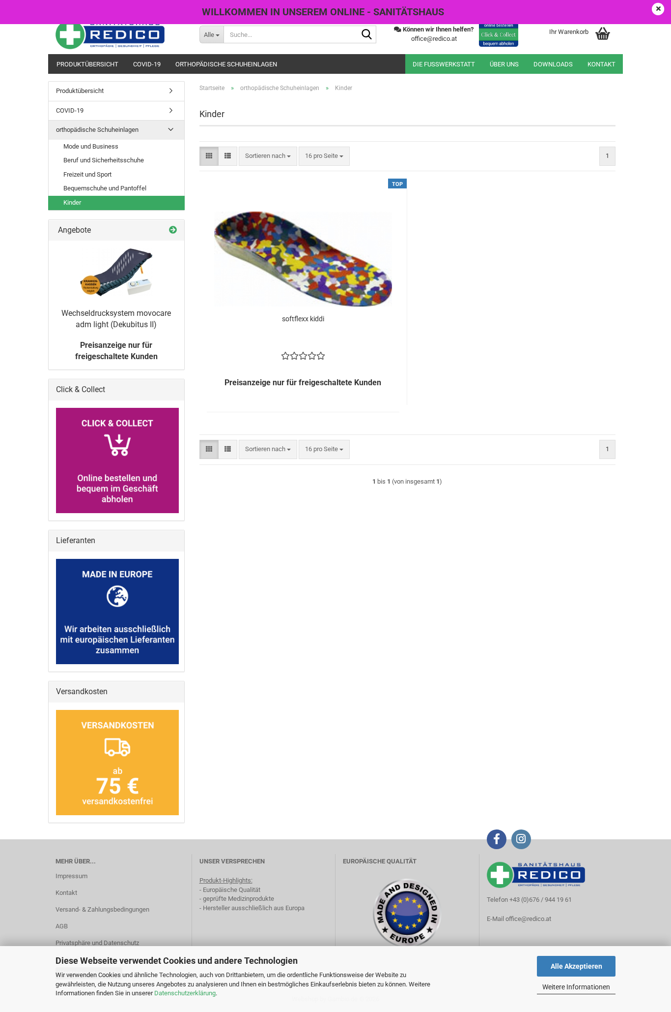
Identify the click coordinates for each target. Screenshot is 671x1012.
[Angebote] (173, 230)
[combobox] (268, 156)
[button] (209, 156)
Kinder (72, 202)
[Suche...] (367, 35)
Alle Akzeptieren (576, 966)
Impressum (71, 876)
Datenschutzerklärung (185, 993)
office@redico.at (528, 918)
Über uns (504, 64)
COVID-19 (147, 64)
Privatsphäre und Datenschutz (97, 943)
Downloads (553, 64)
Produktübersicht (87, 64)
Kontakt (601, 64)
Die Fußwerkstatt (444, 64)
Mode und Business (90, 146)
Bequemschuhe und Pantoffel (104, 188)
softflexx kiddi (303, 319)
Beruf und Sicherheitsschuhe (103, 160)
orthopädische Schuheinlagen (226, 64)
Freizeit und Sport (87, 174)
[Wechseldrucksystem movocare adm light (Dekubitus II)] (116, 272)
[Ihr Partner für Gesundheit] (120, 34)
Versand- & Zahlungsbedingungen (102, 909)
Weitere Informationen (576, 987)
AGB (62, 926)
